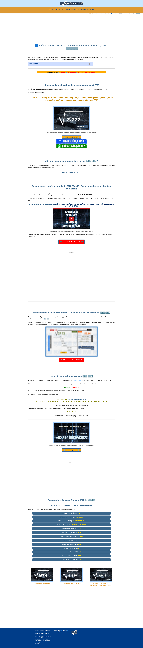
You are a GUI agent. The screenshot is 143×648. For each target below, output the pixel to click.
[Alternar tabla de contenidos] (90, 64)
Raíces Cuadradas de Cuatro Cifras (103, 13)
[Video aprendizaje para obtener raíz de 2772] (71, 218)
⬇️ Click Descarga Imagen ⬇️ (71, 137)
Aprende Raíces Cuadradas (91, 13)
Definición (62, 72)
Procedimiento (72, 72)
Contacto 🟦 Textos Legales (63, 631)
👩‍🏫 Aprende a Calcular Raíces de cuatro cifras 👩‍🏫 (71, 241)
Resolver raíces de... (55, 9)
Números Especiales (71, 9)
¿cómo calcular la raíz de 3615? (71, 583)
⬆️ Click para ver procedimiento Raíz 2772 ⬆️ (71, 359)
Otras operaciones (90, 72)
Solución (80, 72)
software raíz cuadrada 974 (42, 583)
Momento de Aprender (87, 9)
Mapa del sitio (57, 630)
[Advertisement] (71, 28)
